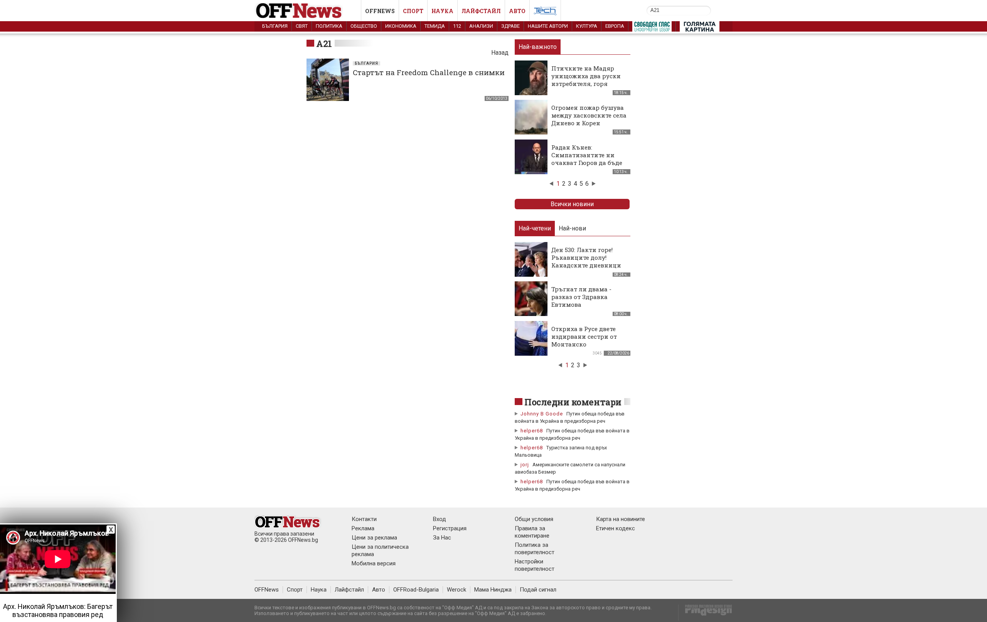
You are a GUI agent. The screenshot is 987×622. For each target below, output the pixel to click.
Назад (500, 52)
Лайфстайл (481, 11)
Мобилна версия (374, 563)
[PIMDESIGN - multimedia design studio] (705, 612)
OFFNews (266, 589)
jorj (525, 464)
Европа (614, 26)
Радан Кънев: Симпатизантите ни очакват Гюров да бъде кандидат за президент (588, 158)
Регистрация (450, 528)
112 (457, 26)
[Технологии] (545, 12)
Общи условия (534, 519)
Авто (517, 11)
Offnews (380, 11)
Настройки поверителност (534, 565)
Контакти (364, 519)
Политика (329, 26)
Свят (302, 26)
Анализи (481, 26)
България (275, 26)
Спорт (413, 11)
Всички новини (572, 204)
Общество (363, 26)
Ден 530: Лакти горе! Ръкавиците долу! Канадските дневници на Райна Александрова (588, 261)
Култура (586, 26)
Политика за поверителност (534, 548)
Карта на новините (620, 519)
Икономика (400, 26)
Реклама (363, 528)
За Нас (442, 537)
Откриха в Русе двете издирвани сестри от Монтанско (584, 336)
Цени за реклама (374, 537)
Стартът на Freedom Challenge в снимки (429, 72)
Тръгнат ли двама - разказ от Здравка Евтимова (581, 296)
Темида (434, 26)
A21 (324, 43)
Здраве (510, 26)
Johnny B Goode (541, 414)
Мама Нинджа (493, 589)
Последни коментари (573, 402)
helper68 (531, 431)
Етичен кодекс (615, 528)
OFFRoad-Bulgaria (416, 589)
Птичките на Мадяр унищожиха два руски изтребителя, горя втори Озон (586, 79)
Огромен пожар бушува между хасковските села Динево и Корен (589, 115)
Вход (439, 519)
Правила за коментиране (532, 532)
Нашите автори (548, 26)
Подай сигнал (538, 589)
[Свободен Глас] (651, 28)
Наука (442, 11)
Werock (456, 589)
